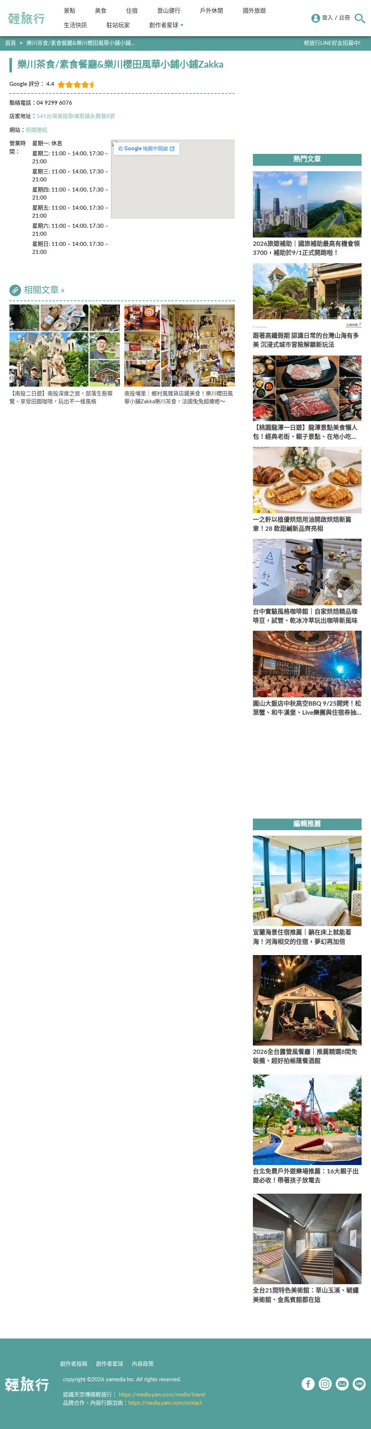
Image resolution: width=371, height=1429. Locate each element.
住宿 (132, 11)
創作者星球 (163, 25)
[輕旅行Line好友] (359, 1384)
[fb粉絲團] (308, 1384)
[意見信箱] (342, 1384)
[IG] (325, 1384)
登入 (327, 18)
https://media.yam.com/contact (165, 1403)
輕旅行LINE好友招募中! (332, 43)
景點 (69, 11)
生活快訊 (75, 25)
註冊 (344, 18)
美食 (101, 11)
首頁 (10, 43)
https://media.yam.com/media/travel (162, 1395)
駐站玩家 (118, 25)
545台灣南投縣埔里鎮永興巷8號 (76, 116)
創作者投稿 (73, 1364)
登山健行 (168, 11)
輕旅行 (26, 18)
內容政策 (143, 1364)
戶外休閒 (211, 11)
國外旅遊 (254, 11)
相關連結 (36, 130)
